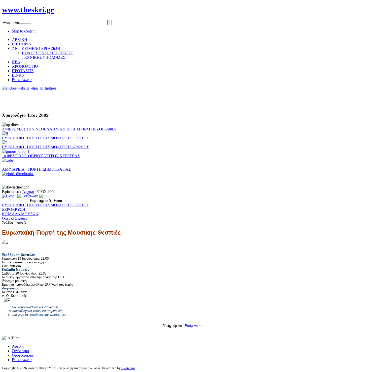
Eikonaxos (128, 368)
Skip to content (24, 31)
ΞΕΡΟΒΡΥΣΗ (13, 209)
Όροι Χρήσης (23, 355)
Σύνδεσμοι (20, 351)
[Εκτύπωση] (27, 196)
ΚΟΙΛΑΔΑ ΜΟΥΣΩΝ (20, 214)
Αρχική (28, 191)
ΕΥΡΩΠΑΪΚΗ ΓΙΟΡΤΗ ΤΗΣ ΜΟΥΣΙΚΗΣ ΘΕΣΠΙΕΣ (45, 138)
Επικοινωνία (22, 360)
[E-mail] (9, 196)
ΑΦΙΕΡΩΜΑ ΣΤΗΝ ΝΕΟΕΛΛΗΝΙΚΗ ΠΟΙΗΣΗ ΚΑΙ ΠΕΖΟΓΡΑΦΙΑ (59, 129)
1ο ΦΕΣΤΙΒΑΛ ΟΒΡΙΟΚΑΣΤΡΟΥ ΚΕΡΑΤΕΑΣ (41, 156)
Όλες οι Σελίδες (14, 218)
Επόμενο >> (194, 326)
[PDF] (45, 196)
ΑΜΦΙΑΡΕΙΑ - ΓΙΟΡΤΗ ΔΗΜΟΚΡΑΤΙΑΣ (36, 169)
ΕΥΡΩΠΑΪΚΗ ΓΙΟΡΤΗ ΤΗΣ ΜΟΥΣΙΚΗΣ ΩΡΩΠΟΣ (45, 147)
